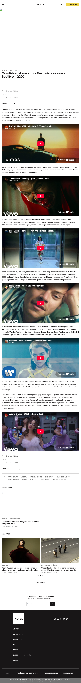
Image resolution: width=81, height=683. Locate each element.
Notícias (18, 70)
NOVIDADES (18, 650)
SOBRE (15, 660)
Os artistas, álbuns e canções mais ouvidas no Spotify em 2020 (20, 522)
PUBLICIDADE (67, 673)
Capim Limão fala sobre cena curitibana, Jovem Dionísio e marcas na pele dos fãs (58, 569)
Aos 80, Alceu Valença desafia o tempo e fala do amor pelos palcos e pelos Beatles (20, 569)
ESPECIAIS (18, 639)
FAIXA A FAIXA (20, 644)
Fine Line (45, 480)
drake (24, 480)
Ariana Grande (36, 477)
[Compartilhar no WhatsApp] (20, 104)
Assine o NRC (72, 5)
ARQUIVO (17, 629)
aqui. (12, 408)
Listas (11, 70)
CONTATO (10, 673)
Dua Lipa (33, 480)
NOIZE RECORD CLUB (22, 655)
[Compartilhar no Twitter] (17, 103)
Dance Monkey (13, 480)
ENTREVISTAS (19, 634)
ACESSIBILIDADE (51, 673)
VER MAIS (40, 582)
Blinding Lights (63, 477)
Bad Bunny (49, 477)
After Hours (13, 477)
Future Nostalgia (59, 480)
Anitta (24, 477)
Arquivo (4, 70)
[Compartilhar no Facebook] (14, 103)
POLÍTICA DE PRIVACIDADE (29, 673)
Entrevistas (6, 565)
